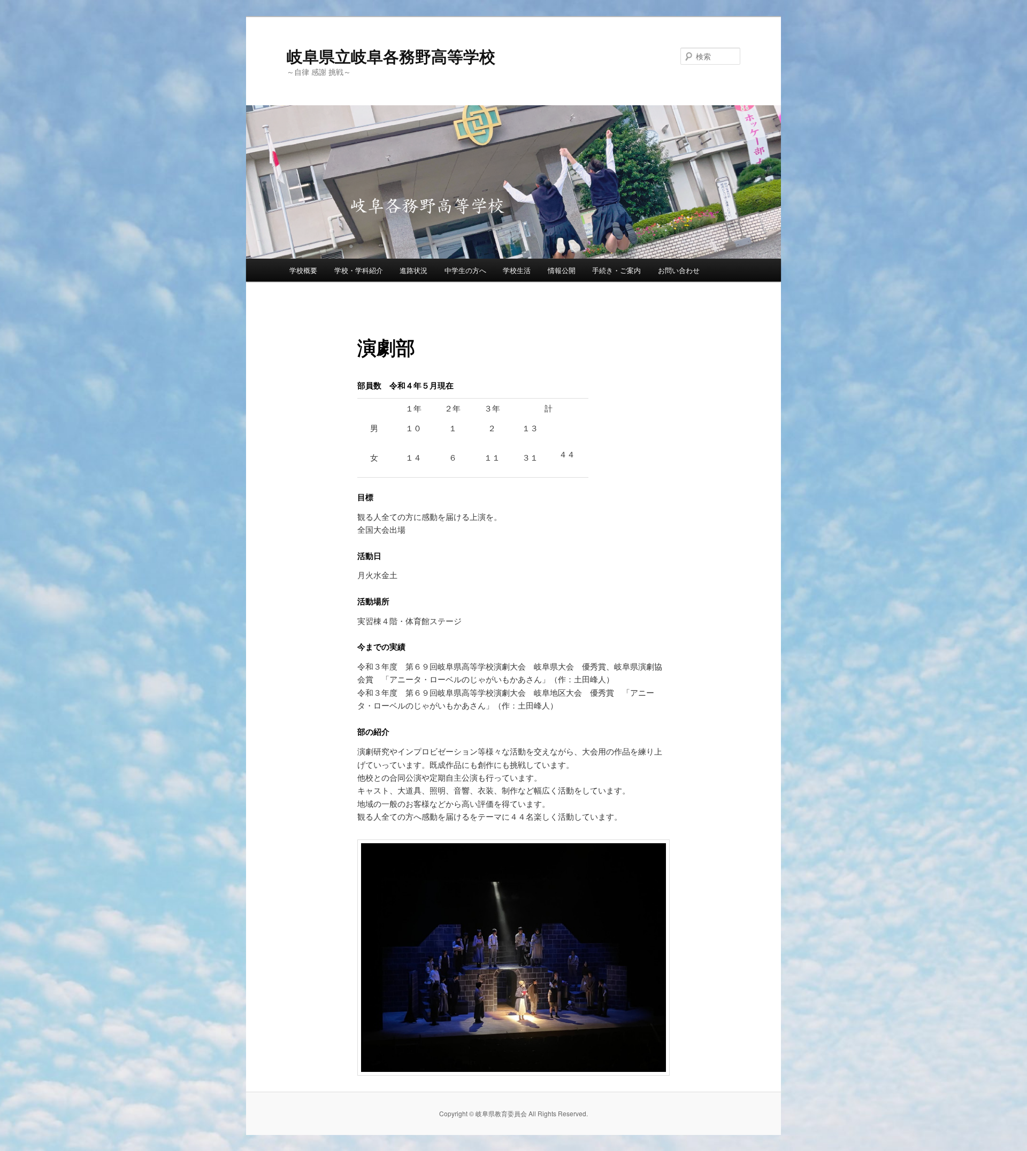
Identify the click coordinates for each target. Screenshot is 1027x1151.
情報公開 (562, 270)
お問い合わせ (679, 270)
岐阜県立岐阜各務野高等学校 (391, 55)
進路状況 (413, 270)
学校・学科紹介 (358, 270)
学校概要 (303, 270)
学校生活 (517, 270)
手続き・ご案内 (616, 270)
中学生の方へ (465, 270)
